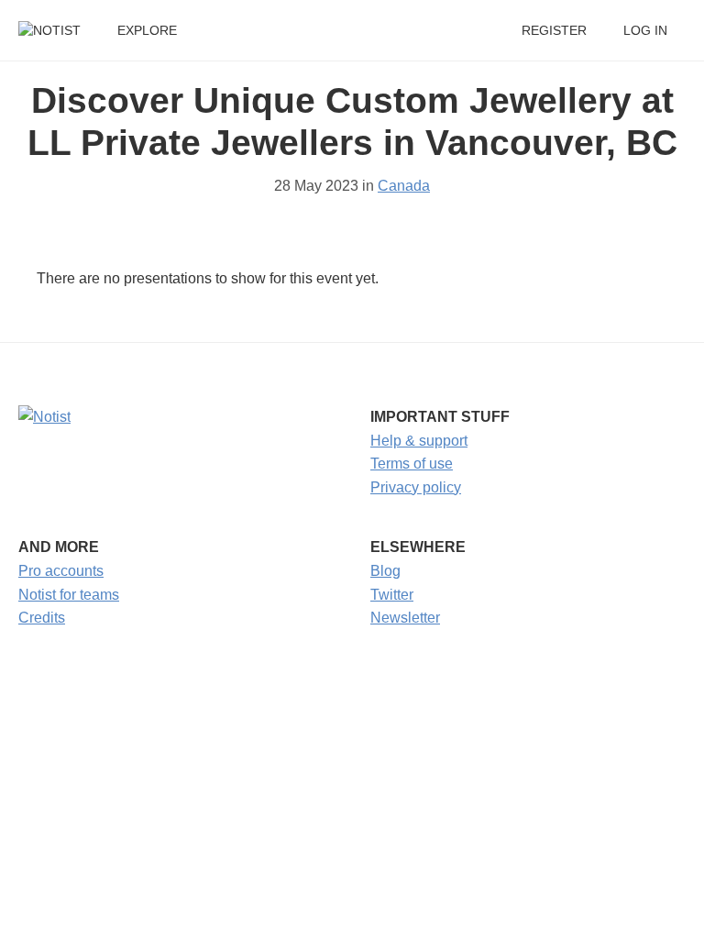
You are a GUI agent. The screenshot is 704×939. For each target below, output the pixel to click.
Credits (41, 617)
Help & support (419, 440)
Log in (645, 31)
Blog (385, 571)
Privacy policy (415, 487)
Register (554, 31)
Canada (404, 185)
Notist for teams (68, 594)
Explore (147, 31)
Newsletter (405, 617)
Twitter (391, 594)
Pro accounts (61, 571)
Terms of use (411, 463)
